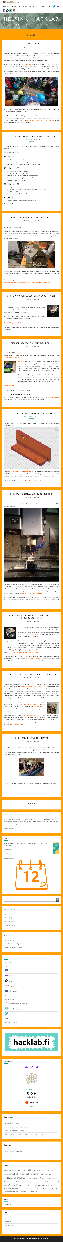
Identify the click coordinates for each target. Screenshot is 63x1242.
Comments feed (9, 1225)
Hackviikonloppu (47, 1174)
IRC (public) (8, 918)
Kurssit (6, 1182)
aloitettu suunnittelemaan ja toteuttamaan (38, 120)
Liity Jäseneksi (23, 6)
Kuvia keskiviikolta (9, 388)
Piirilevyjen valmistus (32, 1182)
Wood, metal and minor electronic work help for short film (21, 1134)
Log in (7, 1218)
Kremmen (37, 139)
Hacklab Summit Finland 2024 (13, 1151)
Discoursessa (26, 480)
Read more (7, 828)
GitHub (13, 986)
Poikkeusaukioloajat (45, 1181)
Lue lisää (13, 828)
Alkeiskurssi (13, 1170)
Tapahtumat (32, 6)
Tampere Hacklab (39, 1188)
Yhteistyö (37, 1191)
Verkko (28, 1191)
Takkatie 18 (25, 1188)
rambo (37, 416)
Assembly (28, 1170)
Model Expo (19, 1182)
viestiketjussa (38, 480)
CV (6, 966)
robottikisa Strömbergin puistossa (14, 58)
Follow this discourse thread (48, 397)
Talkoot (30, 1188)
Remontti (13, 1185)
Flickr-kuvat (11, 976)
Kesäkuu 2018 (31, 44)
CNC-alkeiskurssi (16, 471)
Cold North (52, 1170)
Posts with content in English (13, 947)
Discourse (9, 1117)
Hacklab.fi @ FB (12, 991)
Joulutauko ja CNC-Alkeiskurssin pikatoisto (31, 413)
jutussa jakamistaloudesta (30, 704)
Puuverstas (6, 1185)
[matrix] (7, 914)
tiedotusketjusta (25, 602)
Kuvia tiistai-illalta (9, 385)
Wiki (6, 1018)
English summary (10, 940)
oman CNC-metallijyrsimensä (30, 715)
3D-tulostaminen (7, 1170)
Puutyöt (56, 1182)
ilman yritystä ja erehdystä (30, 634)
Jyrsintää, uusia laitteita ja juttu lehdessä (31, 674)
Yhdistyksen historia (11, 1022)
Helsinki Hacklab (10, 2)
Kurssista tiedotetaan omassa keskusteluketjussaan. (25, 652)
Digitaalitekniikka (7, 1174)
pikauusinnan (27, 471)
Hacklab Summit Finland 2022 (13, 1155)
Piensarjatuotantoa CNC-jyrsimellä (31, 343)
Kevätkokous (42, 1178)
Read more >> (8, 849)
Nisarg (47, 1238)
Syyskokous (8, 1188)
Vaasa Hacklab (22, 1191)
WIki (49, 6)
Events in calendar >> (10, 858)
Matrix (30, 64)
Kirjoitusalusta (9, 999)
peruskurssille (33, 474)
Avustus (34, 1170)
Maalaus (13, 1182)
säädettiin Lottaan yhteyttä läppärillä (32, 686)
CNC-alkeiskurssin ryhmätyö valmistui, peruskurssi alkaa (31, 617)
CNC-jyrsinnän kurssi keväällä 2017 (31, 217)
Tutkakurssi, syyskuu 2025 (12, 1130)
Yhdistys (5, 6)
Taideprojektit (16, 1188)
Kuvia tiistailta (37, 698)
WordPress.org (9, 1229)
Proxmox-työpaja (10, 1123)
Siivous (30, 1185)
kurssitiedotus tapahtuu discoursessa (32, 593)
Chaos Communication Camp (41, 1170)
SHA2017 (25, 1185)
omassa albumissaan (17, 724)
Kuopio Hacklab (51, 1178)
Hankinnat (8, 1178)
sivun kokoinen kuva (39, 706)
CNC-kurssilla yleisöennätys (31, 738)
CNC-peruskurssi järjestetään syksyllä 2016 (32, 296)
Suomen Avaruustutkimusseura (43, 1185)
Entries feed (8, 1221)
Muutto (25, 1182)
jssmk (37, 47)
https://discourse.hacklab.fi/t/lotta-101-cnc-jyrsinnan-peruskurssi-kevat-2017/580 (27, 282)
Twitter (10, 1014)
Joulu (24, 1178)
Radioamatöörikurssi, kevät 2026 (14, 1127)
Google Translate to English (13, 944)
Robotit (20, 1185)
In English (42, 6)
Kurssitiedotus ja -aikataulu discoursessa (15, 323)
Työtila (14, 6)
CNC (48, 1170)
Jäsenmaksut (29, 1178)
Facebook (10, 971)
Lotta (10, 1182)
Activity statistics (10, 963)
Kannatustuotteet (10, 996)
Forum (10, 981)
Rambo (20, 361)
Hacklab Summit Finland (32, 1173)
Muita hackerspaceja (24, 1003)
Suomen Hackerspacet (14, 1009)
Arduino (21, 1170)
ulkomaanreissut (14, 1191)
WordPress (35, 1238)
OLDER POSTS (32, 803)
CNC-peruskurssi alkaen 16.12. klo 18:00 (31, 494)
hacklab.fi (9, 1145)
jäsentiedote (34, 1178)
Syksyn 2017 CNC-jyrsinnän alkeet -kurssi (31, 136)
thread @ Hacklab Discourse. (12, 357)
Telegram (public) (10, 925)
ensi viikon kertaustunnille (33, 658)
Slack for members (10, 921)
